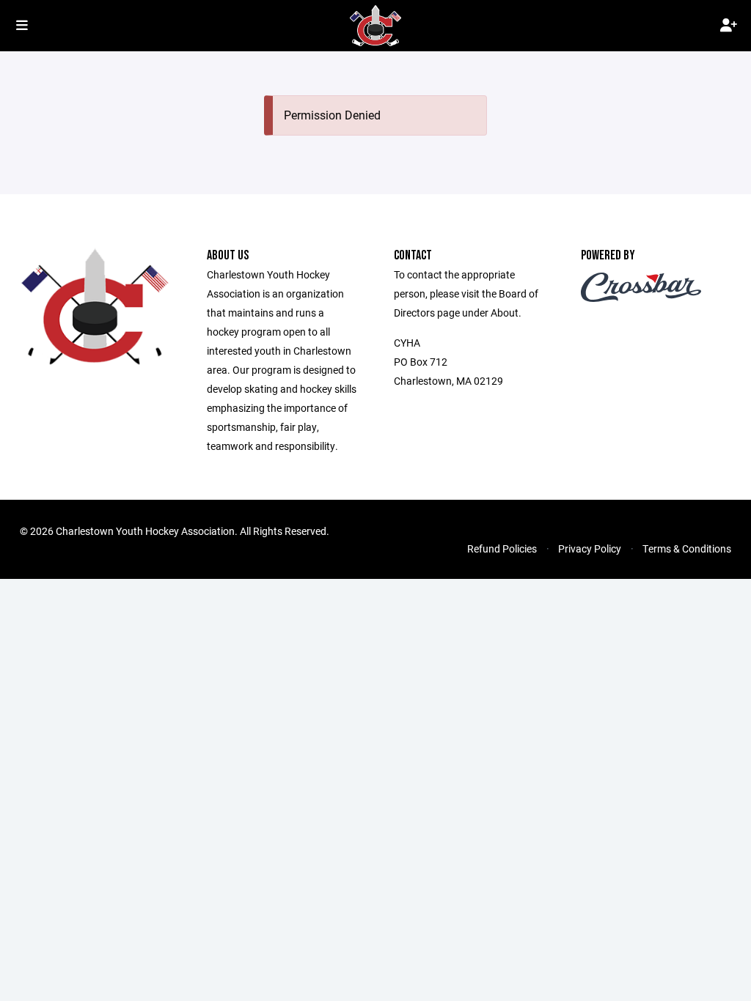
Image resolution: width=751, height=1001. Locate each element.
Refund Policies (502, 548)
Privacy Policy (589, 548)
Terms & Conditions (686, 548)
